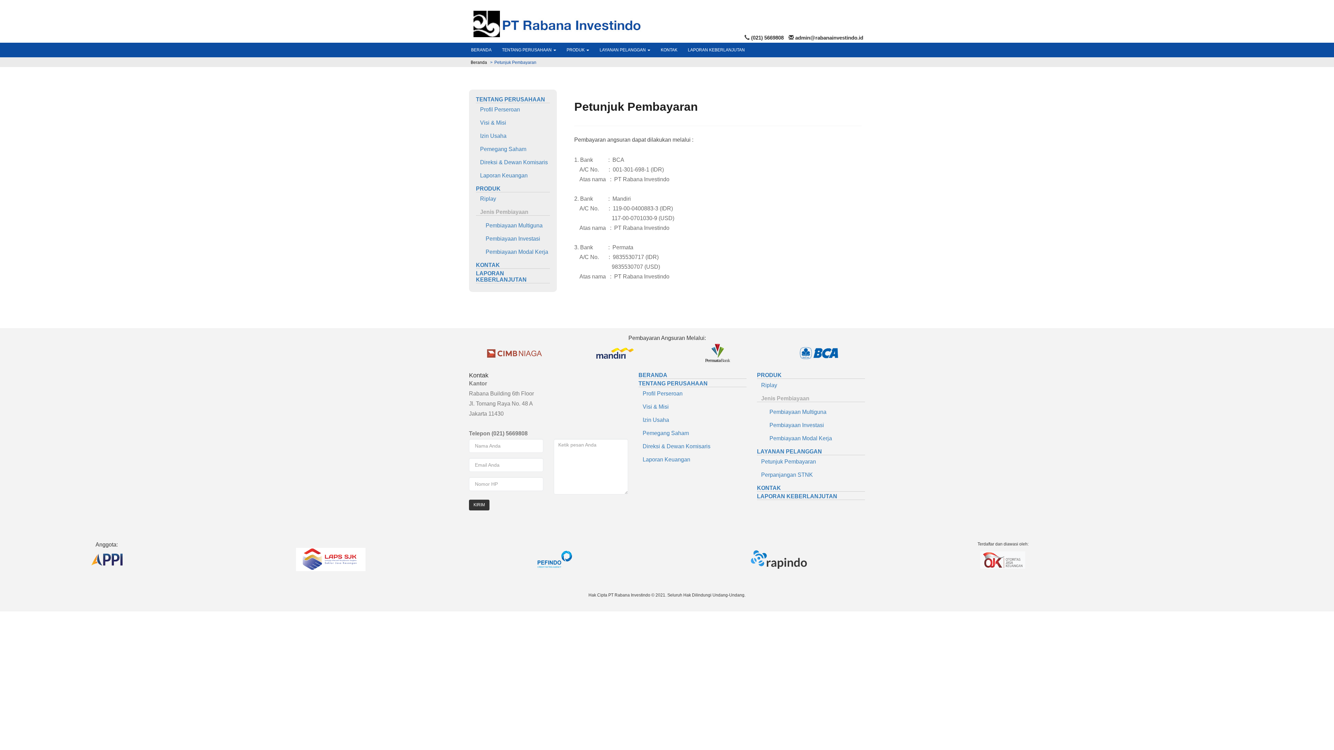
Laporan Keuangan (502, 175)
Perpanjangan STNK (785, 475)
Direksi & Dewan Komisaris (512, 162)
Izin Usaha (491, 136)
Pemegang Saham (501, 149)
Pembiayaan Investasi (508, 239)
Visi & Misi (491, 123)
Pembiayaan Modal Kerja (512, 252)
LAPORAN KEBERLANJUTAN (716, 50)
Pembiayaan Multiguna (509, 225)
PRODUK (576, 50)
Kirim (479, 504)
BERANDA (481, 50)
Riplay (486, 199)
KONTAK (669, 50)
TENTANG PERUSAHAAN (527, 50)
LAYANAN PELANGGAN (623, 50)
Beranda (479, 62)
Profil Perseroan (498, 109)
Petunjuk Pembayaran (786, 462)
